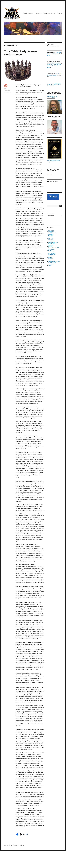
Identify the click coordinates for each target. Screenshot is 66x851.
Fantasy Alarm (51, 241)
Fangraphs (50, 239)
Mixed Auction (58, 63)
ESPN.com (50, 237)
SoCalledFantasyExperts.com (54, 261)
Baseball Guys (51, 231)
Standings (59, 52)
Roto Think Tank (51, 253)
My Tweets (49, 175)
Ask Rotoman (51, 230)
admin (5, 88)
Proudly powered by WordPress (17, 845)
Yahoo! (49, 265)
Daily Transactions (57, 53)
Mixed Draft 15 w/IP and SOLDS (53, 84)
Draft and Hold (50, 85)
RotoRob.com (51, 256)
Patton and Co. (51, 251)
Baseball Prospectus (52, 232)
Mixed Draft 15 (50, 64)
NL (53, 63)
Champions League (27, 13)
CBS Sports (50, 235)
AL (52, 63)
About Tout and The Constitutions (44, 13)
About (48, 55)
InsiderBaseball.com (52, 243)
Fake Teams (50, 238)
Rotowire (50, 257)
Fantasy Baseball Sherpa (53, 242)
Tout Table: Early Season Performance (20, 53)
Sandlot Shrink (51, 260)
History (58, 13)
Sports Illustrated (52, 262)
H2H (55, 64)
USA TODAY (50, 264)
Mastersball (50, 245)
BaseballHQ (50, 234)
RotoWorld (50, 258)
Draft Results (50, 53)
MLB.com (50, 246)
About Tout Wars (7, 92)
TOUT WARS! (7, 845)
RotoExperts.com (51, 254)
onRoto (49, 250)
